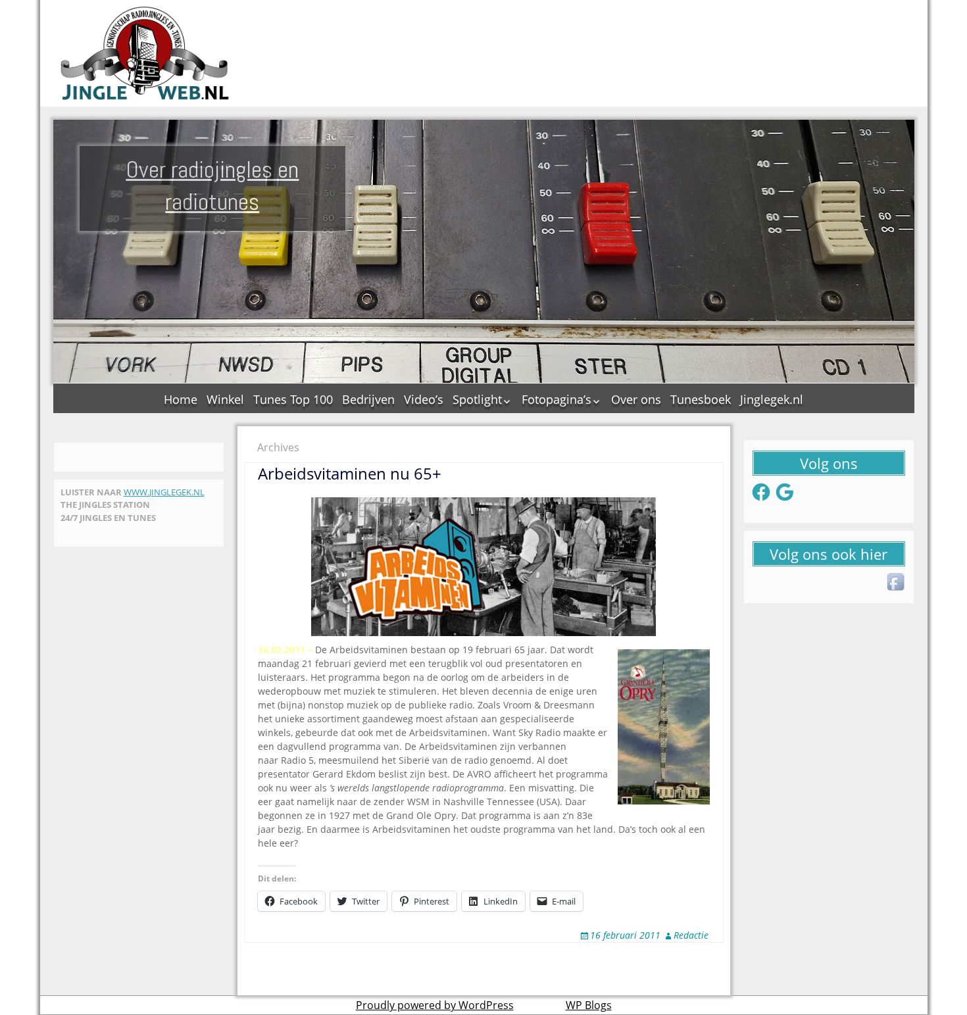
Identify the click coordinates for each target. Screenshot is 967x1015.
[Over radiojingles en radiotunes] (145, 53)
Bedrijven (368, 399)
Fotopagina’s (556, 399)
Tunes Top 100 (293, 399)
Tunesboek (700, 399)
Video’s (423, 399)
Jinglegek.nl (771, 399)
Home (180, 399)
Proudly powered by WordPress (435, 1005)
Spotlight (477, 399)
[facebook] (896, 582)
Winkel (225, 399)
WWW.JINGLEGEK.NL (164, 492)
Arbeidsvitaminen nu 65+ (349, 473)
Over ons (636, 399)
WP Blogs (589, 1005)
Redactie (691, 935)
